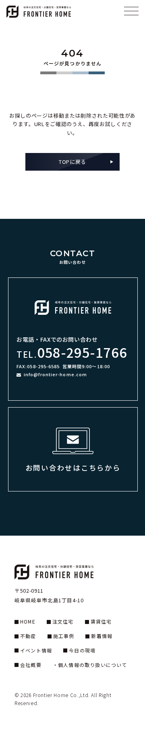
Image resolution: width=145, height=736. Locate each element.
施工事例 (64, 635)
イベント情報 (36, 650)
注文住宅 (63, 621)
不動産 (28, 635)
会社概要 (30, 664)
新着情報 (101, 635)
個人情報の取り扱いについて (92, 664)
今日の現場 (82, 650)
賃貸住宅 (101, 621)
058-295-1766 (82, 352)
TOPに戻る (72, 161)
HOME (27, 621)
